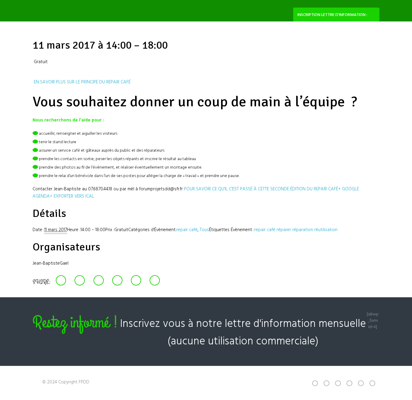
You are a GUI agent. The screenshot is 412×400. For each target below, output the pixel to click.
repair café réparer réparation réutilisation (296, 230)
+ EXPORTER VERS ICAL (72, 196)
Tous (204, 230)
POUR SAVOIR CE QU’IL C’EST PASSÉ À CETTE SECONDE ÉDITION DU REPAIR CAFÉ (260, 189)
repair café (187, 230)
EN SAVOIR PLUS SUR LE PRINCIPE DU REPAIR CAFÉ (82, 82)
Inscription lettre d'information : (332, 14)
